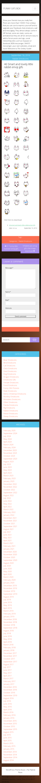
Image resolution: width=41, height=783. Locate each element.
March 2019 (8, 610)
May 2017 (7, 673)
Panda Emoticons (10, 405)
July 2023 (7, 464)
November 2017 (10, 656)
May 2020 (7, 571)
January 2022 (8, 515)
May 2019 (7, 605)
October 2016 (9, 692)
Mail (7, 300)
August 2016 (8, 698)
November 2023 (10, 453)
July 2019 (7, 599)
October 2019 (9, 591)
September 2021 (10, 526)
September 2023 (10, 458)
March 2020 (8, 577)
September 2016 (10, 695)
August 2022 (8, 495)
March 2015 (8, 743)
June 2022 (7, 501)
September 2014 (10, 757)
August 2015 (8, 732)
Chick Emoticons (10, 368)
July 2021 (7, 532)
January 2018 (8, 650)
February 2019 (9, 613)
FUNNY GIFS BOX (11, 8)
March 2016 (8, 712)
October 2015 (9, 726)
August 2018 (8, 630)
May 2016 (7, 706)
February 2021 (9, 546)
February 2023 (9, 478)
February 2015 (9, 746)
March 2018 (8, 644)
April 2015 (7, 740)
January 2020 (8, 582)
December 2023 (10, 450)
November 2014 (10, 754)
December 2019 (10, 585)
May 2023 (7, 470)
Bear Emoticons (10, 360)
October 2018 (9, 625)
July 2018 (7, 633)
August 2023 (8, 461)
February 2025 (9, 430)
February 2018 (9, 647)
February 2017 (9, 681)
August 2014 (8, 760)
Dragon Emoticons (11, 377)
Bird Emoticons (9, 362)
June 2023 (7, 467)
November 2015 (10, 723)
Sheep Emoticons (10, 416)
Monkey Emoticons (11, 396)
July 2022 (7, 498)
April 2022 (7, 506)
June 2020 (7, 568)
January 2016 (8, 718)
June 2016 (7, 704)
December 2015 (10, 720)
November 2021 (10, 520)
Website (8, 308)
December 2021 (10, 518)
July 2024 (7, 436)
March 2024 (8, 444)
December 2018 (10, 619)
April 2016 (7, 709)
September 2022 (10, 492)
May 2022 (7, 503)
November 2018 (10, 622)
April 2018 (7, 642)
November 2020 (10, 554)
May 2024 (7, 439)
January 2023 (8, 481)
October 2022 (9, 489)
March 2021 (8, 543)
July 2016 (7, 701)
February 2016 (9, 715)
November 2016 (10, 689)
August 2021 (8, 529)
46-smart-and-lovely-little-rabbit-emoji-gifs (22, 225)
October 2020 (9, 557)
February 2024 (9, 447)
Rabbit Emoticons (20, 58)
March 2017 (8, 678)
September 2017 (10, 661)
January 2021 (8, 549)
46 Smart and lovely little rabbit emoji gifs (18, 65)
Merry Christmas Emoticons (14, 393)
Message (9, 268)
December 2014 (10, 751)
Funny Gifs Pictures (11, 388)
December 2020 (10, 551)
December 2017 (10, 653)
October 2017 (9, 658)
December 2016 (10, 687)
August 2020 (8, 563)
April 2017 (7, 675)
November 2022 (10, 486)
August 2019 (8, 596)
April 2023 (7, 472)
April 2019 (7, 608)
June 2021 (7, 534)
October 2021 (9, 523)
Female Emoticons (10, 382)
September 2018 (10, 627)
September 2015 (10, 729)
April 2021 (7, 540)
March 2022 (8, 509)
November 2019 (10, 588)
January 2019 (8, 616)
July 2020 (7, 565)
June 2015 (7, 737)
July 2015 (7, 734)
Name (8, 292)
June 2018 (7, 636)
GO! (34, 340)
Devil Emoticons (10, 371)
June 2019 (7, 602)
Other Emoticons (10, 402)
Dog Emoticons (9, 374)
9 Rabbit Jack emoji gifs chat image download (30, 248)
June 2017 (7, 670)
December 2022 (10, 484)
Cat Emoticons (9, 365)
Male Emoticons (10, 391)
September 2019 (10, 594)
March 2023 (8, 475)
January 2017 (8, 684)
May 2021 (7, 537)
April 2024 (7, 441)
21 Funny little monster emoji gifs (11, 247)
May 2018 (7, 639)
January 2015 (8, 749)
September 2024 (10, 433)
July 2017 (7, 667)
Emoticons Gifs (9, 379)
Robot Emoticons (10, 413)
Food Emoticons (10, 385)
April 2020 (7, 574)
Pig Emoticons (9, 407)
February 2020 (9, 580)
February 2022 (9, 512)
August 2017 (8, 664)
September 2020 (10, 560)
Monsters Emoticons (11, 399)
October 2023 (9, 456)
